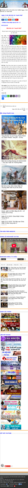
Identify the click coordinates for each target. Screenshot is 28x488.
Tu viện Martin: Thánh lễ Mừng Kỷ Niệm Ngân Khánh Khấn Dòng (16, 298)
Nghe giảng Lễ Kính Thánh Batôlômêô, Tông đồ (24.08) (15, 303)
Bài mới (3, 264)
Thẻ (21, 264)
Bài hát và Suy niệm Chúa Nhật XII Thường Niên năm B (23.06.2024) (12, 186)
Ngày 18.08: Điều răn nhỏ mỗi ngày (18, 109)
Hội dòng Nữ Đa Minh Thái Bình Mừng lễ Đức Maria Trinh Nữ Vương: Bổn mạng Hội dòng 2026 (17, 292)
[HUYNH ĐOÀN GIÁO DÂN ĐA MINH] (14, 4)
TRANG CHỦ (4, 10)
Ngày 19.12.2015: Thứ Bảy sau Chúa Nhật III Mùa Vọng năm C (12, 222)
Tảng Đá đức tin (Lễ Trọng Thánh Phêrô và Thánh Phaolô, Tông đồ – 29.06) (13, 136)
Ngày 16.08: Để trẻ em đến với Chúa (9, 106)
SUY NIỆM (18, 10)
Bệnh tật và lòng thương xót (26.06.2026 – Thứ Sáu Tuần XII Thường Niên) (13, 161)
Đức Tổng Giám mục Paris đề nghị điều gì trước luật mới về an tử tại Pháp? (17, 269)
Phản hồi (16, 264)
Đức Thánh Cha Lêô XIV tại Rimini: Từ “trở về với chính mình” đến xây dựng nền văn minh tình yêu (13, 280)
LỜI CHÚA (12, 10)
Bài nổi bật (9, 264)
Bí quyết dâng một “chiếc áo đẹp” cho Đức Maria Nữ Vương (16, 274)
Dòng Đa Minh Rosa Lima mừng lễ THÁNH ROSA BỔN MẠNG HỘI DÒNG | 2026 (17, 286)
